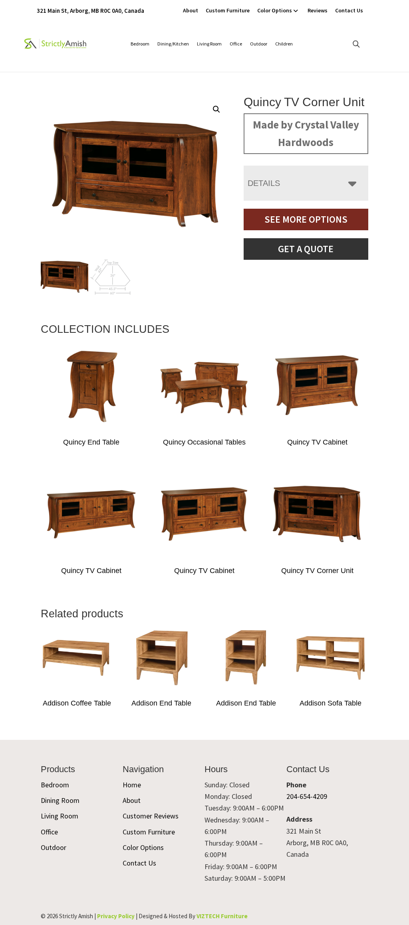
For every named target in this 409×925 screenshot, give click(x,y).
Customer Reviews (151, 815)
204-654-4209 (306, 796)
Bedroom (140, 44)
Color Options (274, 10)
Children (284, 44)
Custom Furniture (228, 10)
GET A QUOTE (306, 249)
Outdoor (258, 44)
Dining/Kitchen (173, 44)
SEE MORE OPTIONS (305, 219)
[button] (216, 109)
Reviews (318, 10)
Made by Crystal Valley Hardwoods (306, 133)
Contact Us (349, 10)
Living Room (209, 44)
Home (132, 784)
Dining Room (60, 800)
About (190, 10)
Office (236, 44)
